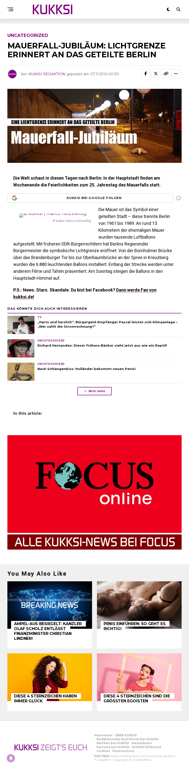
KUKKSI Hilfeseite (146, 747)
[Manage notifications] (11, 758)
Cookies (103, 751)
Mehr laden (97, 391)
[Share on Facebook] (145, 73)
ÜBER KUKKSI (126, 735)
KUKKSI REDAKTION (47, 74)
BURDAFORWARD (125, 756)
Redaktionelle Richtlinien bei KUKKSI (127, 739)
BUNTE (169, 756)
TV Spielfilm (102, 760)
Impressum (103, 735)
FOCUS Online (151, 756)
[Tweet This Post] (155, 73)
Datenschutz (123, 751)
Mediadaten (141, 743)
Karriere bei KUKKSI (112, 747)
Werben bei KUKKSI (112, 743)
